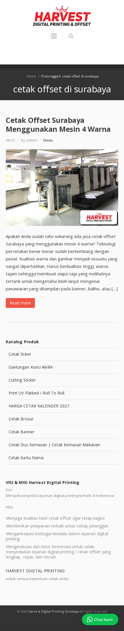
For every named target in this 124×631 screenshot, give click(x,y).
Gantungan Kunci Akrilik (31, 367)
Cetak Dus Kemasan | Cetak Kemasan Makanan (54, 444)
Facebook (56, 622)
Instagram (69, 622)
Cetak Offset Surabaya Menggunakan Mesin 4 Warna (58, 124)
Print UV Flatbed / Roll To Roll (36, 393)
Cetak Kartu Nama (26, 457)
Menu (54, 38)
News (48, 140)
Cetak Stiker (20, 354)
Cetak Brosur (21, 419)
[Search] (71, 36)
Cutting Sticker (22, 380)
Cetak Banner (21, 431)
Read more (20, 303)
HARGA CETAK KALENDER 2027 (39, 406)
